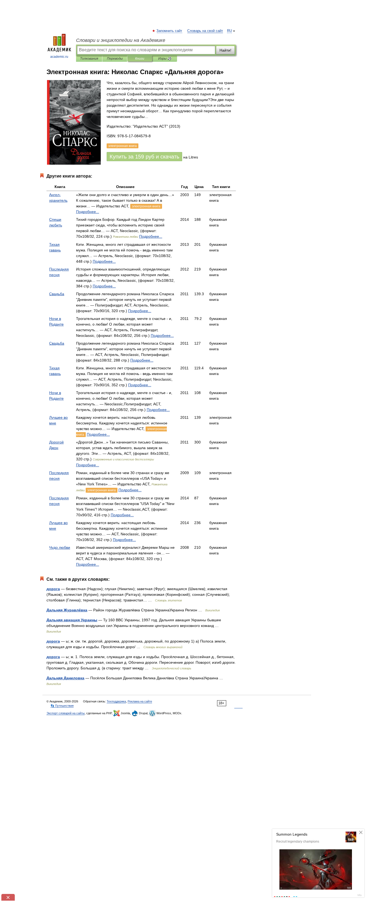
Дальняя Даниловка (65, 678)
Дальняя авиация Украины (71, 620)
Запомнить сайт (169, 31)
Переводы (115, 58)
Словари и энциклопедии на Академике (120, 40)
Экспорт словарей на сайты (65, 713)
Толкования (89, 58)
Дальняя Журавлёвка (66, 610)
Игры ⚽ (164, 58)
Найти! (225, 50)
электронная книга (146, 206)
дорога (53, 589)
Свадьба (56, 294)
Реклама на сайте (140, 701)
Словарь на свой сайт (205, 31)
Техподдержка (116, 701)
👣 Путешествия (62, 705)
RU (229, 31)
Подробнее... (87, 212)
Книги (139, 58)
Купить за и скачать (144, 157)
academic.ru (59, 57)
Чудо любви (59, 547)
